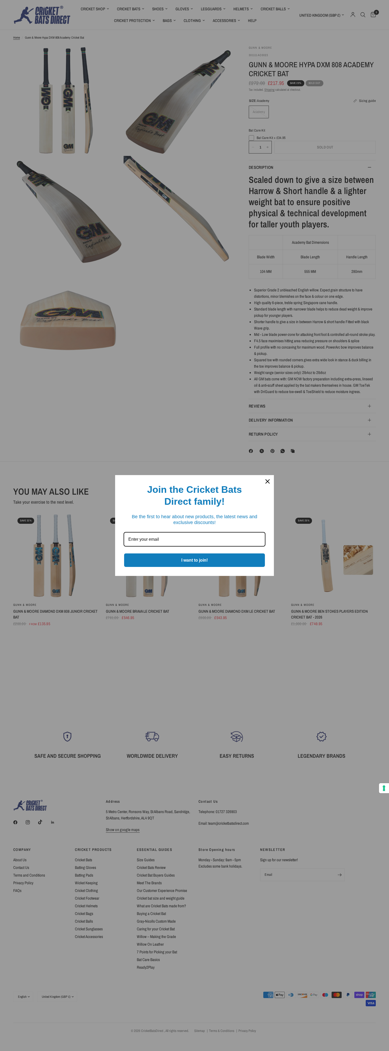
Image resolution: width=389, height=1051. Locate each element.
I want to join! (194, 560)
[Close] (267, 481)
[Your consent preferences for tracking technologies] (384, 788)
